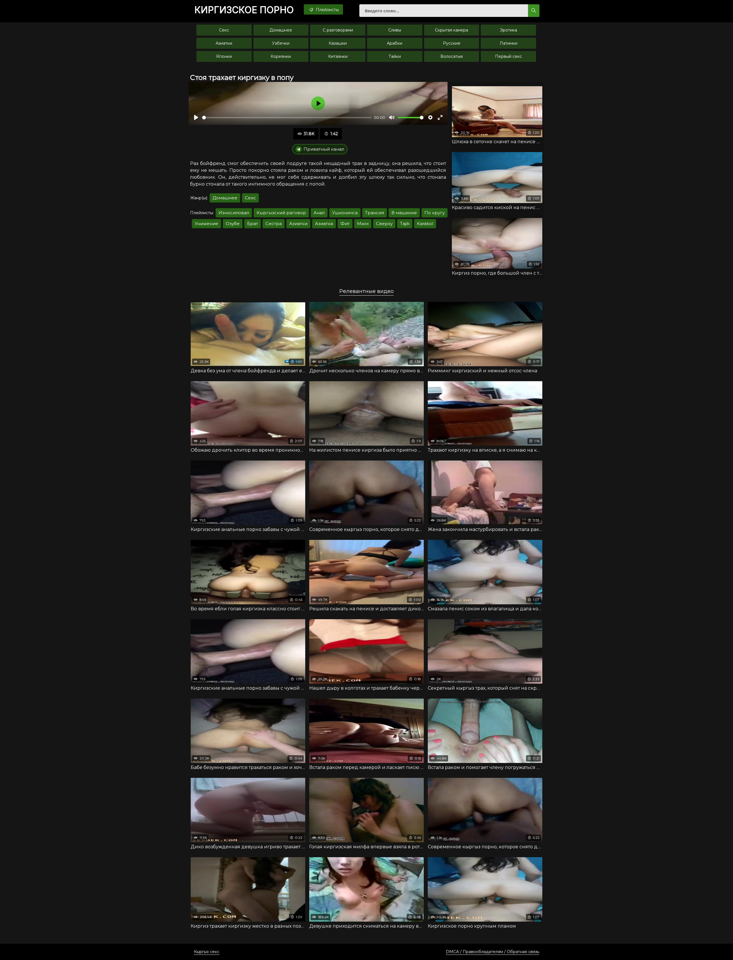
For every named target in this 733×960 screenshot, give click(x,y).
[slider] (287, 117)
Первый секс (508, 56)
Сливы (394, 30)
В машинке (404, 212)
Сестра (273, 223)
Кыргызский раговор (281, 212)
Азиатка (324, 223)
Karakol (425, 223)
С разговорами (338, 30)
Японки (224, 56)
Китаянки (338, 56)
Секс (224, 30)
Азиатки (224, 43)
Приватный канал (324, 149)
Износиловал (233, 212)
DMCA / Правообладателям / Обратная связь (492, 951)
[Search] (533, 10)
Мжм (363, 223)
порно (244, 10)
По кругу (434, 212)
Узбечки (280, 43)
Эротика (508, 30)
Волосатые (451, 56)
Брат (252, 223)
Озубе (233, 223)
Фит (345, 223)
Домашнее (280, 30)
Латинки (508, 43)
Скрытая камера (451, 30)
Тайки (395, 56)
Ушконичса (345, 212)
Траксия (374, 212)
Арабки (394, 43)
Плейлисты (327, 9)
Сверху (384, 223)
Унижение (206, 223)
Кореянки (281, 56)
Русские (451, 43)
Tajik (404, 223)
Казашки (338, 43)
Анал (319, 212)
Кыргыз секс (206, 951)
